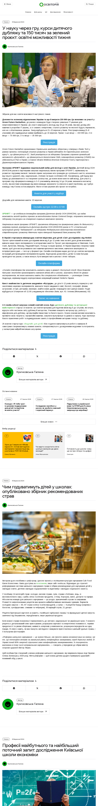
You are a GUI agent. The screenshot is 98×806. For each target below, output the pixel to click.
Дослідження (55, 12)
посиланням (41, 583)
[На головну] (49, 4)
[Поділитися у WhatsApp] (84, 356)
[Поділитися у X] (37, 356)
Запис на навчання (49, 298)
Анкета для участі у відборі (49, 193)
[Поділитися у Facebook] (60, 356)
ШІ (46, 12)
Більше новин (47, 422)
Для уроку (38, 12)
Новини (28, 12)
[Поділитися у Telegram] (14, 356)
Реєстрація (49, 142)
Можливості (68, 12)
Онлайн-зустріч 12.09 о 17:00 (49, 207)
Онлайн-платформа (49, 263)
